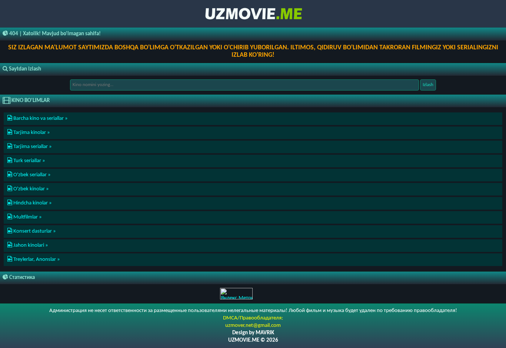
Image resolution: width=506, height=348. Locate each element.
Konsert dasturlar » (34, 231)
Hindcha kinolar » (32, 203)
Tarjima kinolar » (31, 132)
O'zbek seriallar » (31, 175)
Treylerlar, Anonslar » (36, 259)
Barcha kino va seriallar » (40, 118)
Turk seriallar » (28, 161)
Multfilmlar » (27, 217)
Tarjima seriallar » (32, 147)
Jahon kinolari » (30, 245)
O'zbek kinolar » (30, 189)
